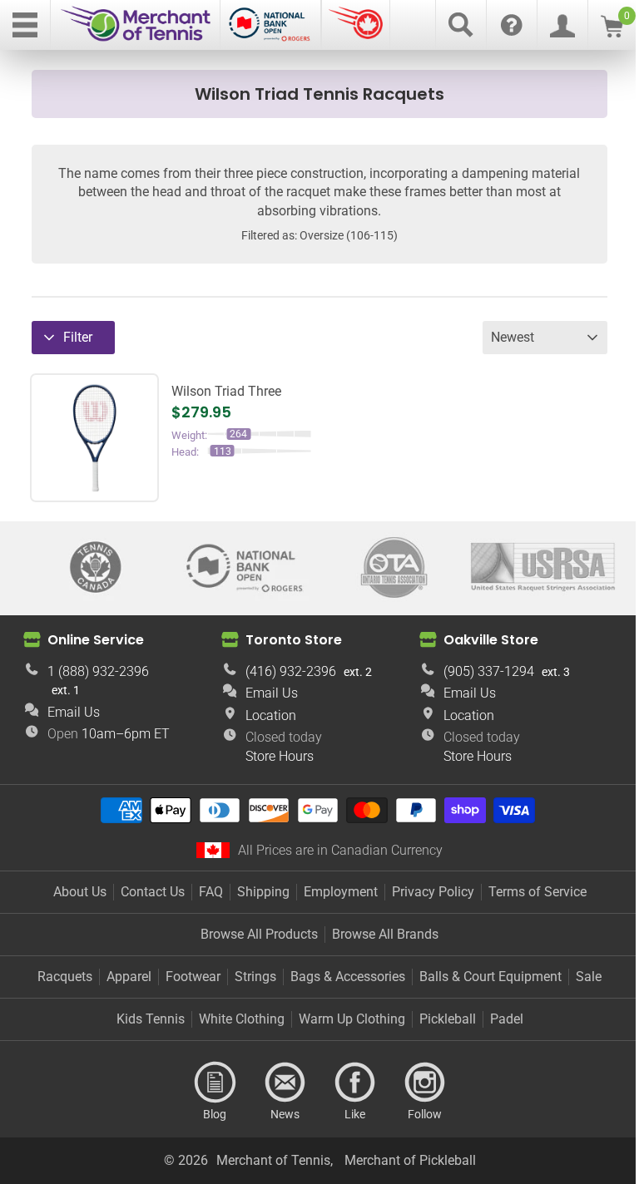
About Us (79, 892)
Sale (589, 976)
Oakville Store (490, 639)
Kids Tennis (150, 1019)
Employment (341, 892)
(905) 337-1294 (488, 671)
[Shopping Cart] (612, 33)
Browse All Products (259, 934)
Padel (506, 1019)
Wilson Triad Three (226, 391)
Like (354, 1083)
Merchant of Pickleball (410, 1160)
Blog (214, 1083)
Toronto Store (293, 639)
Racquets (64, 976)
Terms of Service (537, 892)
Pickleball (447, 1019)
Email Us (73, 712)
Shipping (263, 892)
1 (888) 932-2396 (98, 671)
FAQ (211, 892)
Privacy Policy (433, 892)
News (284, 1083)
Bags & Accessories (347, 976)
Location (270, 715)
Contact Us (153, 892)
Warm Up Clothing (352, 1019)
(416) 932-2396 (290, 671)
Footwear (193, 976)
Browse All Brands (385, 934)
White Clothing (242, 1019)
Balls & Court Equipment (490, 976)
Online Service (95, 639)
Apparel (128, 976)
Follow (424, 1083)
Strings (255, 976)
